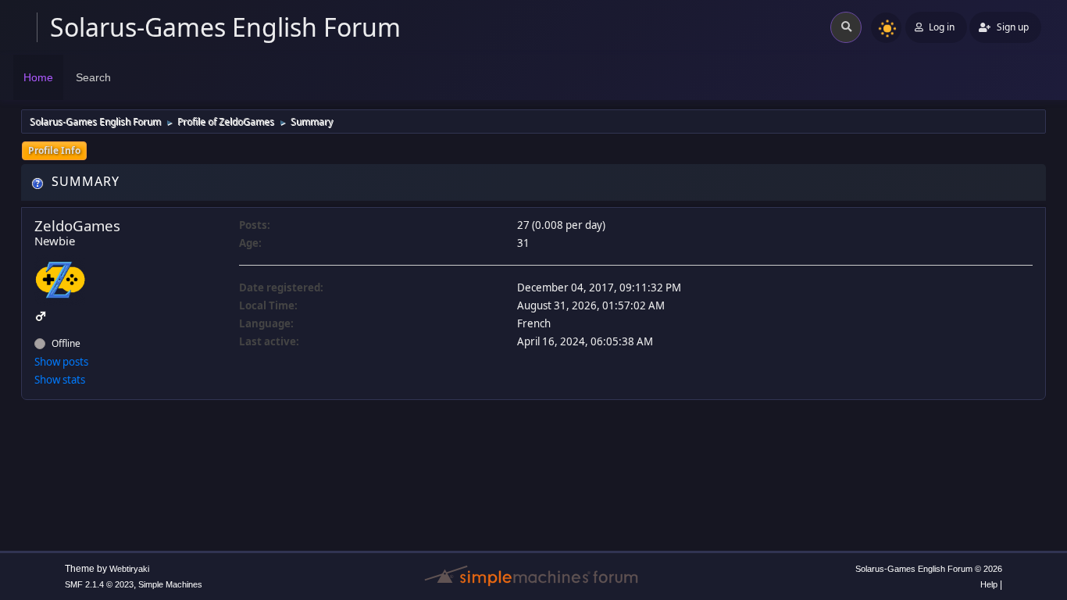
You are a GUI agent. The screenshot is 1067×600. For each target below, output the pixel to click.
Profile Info (54, 150)
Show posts (61, 362)
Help (988, 584)
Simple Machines (170, 584)
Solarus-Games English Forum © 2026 (928, 568)
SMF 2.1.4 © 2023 (99, 584)
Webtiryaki (129, 568)
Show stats (59, 380)
